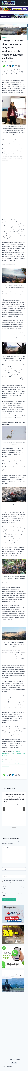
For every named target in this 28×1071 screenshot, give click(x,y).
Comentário (6, 848)
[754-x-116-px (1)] (14, 11)
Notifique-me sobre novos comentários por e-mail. (14, 887)
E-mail (5, 876)
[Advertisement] (14, 177)
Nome (5, 869)
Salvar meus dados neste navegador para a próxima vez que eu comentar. (14, 881)
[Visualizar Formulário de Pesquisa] (25, 3)
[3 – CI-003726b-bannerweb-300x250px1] (13, 934)
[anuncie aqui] (14, 18)
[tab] (12, 827)
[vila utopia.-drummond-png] (13, 981)
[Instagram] (15, 1063)
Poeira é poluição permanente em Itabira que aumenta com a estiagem (13, 753)
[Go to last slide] (4, 809)
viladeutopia (7, 804)
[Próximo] (24, 809)
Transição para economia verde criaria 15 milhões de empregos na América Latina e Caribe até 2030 (14, 797)
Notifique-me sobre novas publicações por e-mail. (14, 894)
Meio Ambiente (6, 37)
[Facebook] (12, 1063)
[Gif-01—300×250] (13, 914)
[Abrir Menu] (21, 3)
